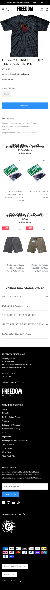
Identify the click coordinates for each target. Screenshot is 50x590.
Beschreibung (8, 118)
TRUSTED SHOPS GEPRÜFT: (14, 514)
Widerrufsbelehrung (11, 429)
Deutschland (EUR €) (13, 566)
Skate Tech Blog (9, 456)
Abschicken (11, 494)
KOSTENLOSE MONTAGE (16, 333)
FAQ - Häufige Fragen (11, 417)
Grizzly (11, 79)
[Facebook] (3, 502)
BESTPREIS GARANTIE (15, 306)
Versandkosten (23, 74)
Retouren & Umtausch (11, 425)
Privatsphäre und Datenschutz (15, 440)
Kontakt (5, 413)
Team (4, 409)
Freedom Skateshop (14, 581)
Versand (5, 421)
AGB (4, 433)
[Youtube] (13, 502)
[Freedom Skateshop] (25, 9)
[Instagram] (8, 502)
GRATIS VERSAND (12, 296)
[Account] (41, 9)
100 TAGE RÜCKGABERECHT (18, 315)
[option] (25, 35)
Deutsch (7, 574)
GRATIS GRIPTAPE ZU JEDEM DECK (22, 324)
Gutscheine (7, 448)
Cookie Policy (8, 444)
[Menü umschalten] (3, 9)
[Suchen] (9, 9)
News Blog (6, 452)
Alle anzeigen (25, 153)
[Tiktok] (18, 502)
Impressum (6, 437)
